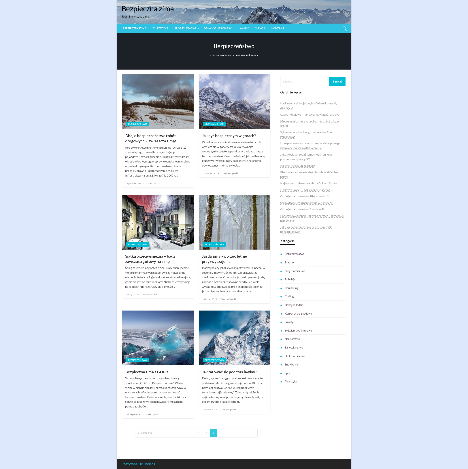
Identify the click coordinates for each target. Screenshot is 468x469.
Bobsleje (290, 279)
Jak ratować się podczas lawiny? (229, 372)
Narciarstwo (292, 338)
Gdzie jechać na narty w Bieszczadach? (304, 196)
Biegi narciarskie (295, 271)
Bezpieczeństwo (135, 28)
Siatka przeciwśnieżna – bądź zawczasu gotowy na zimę (150, 259)
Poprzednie (145, 432)
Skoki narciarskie (295, 356)
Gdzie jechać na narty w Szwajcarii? (302, 209)
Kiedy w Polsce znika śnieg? (297, 165)
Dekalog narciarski (218, 28)
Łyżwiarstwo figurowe (298, 330)
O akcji (260, 28)
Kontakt (277, 28)
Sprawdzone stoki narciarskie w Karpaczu (306, 202)
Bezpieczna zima (148, 8)
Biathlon (290, 262)
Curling (289, 296)
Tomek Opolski (153, 183)
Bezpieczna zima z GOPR (146, 372)
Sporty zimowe (186, 28)
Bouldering (291, 288)
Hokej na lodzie (294, 305)
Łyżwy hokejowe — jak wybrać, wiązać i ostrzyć (309, 114)
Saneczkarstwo (294, 347)
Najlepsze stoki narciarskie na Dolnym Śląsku (308, 183)
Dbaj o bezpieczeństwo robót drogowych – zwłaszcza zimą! (150, 138)
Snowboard (292, 364)
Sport (288, 373)
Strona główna (220, 55)
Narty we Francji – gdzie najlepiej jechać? (305, 190)
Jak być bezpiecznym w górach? (229, 135)
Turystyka (160, 28)
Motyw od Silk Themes (138, 464)
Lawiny (244, 28)
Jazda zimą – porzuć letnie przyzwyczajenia (224, 259)
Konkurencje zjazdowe (298, 313)
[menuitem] (135, 28)
